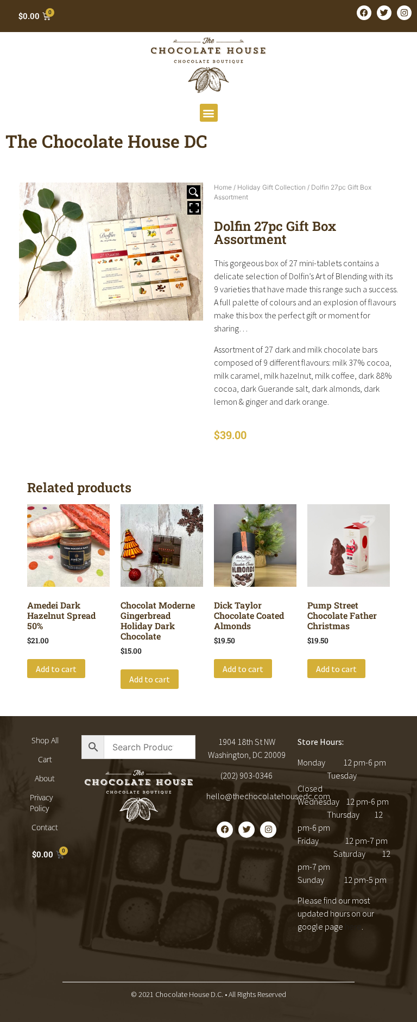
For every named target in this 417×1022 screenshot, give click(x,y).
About (45, 778)
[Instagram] (404, 12)
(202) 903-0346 (246, 775)
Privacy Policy (41, 802)
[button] (209, 113)
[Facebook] (364, 12)
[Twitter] (384, 12)
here (353, 926)
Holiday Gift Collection (271, 187)
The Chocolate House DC (106, 141)
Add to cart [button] (56, 668)
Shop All (45, 740)
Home (223, 187)
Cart (45, 759)
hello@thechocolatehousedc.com (268, 796)
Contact (44, 827)
